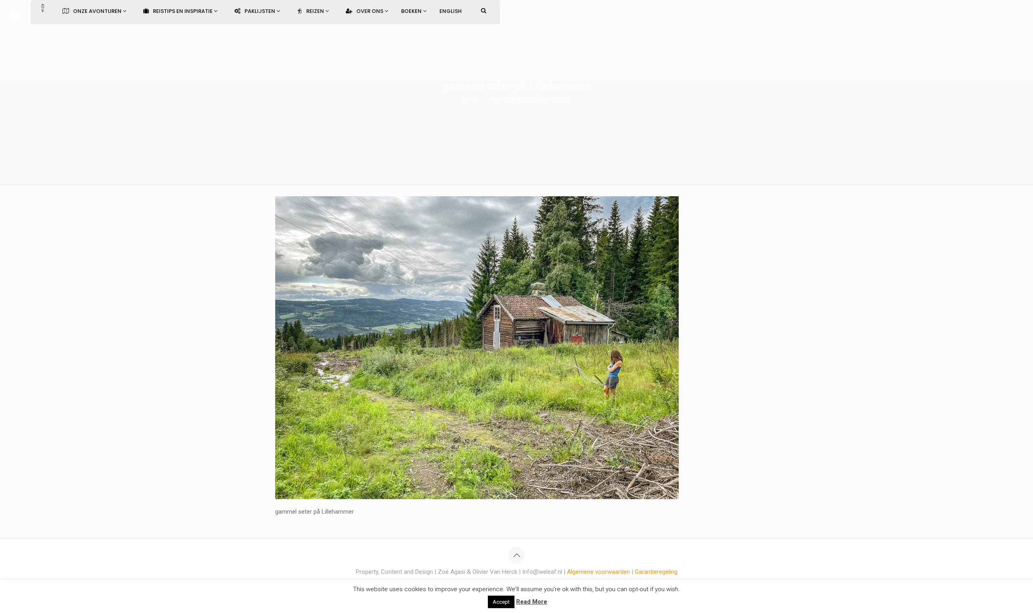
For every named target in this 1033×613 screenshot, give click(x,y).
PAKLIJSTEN (260, 11)
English (450, 11)
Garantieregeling (656, 571)
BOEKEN (412, 11)
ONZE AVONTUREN (98, 11)
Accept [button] (501, 602)
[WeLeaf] (13, 18)
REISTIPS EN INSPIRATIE (183, 11)
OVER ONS (370, 11)
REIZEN (315, 11)
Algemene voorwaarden (598, 571)
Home (469, 99)
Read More (531, 601)
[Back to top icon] (516, 555)
